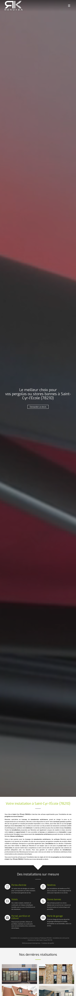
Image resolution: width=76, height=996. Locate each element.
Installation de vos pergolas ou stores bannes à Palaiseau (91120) (31, 938)
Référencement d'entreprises (31, 943)
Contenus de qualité (47, 943)
